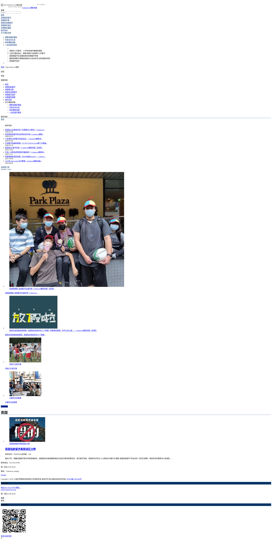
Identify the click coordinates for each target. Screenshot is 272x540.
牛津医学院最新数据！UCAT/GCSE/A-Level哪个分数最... (26, 143)
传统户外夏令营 (11, 368)
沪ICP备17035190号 (74, 479)
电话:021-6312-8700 (8, 488)
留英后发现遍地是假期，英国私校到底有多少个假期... (25, 335)
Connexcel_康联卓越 (29, 8)
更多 (2, 119)
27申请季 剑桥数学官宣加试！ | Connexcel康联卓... (23, 139)
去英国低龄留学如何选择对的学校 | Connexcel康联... (24, 134)
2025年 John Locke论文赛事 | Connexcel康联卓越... (23, 161)
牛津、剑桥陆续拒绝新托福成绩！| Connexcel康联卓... (25, 152)
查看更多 (4, 406)
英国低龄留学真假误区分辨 (20, 449)
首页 (2, 67)
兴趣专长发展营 (11, 402)
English (3, 475)
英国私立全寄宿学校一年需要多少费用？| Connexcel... (25, 130)
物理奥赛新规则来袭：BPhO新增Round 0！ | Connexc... (25, 157)
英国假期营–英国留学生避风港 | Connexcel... (21, 293)
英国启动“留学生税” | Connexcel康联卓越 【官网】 (24, 148)
